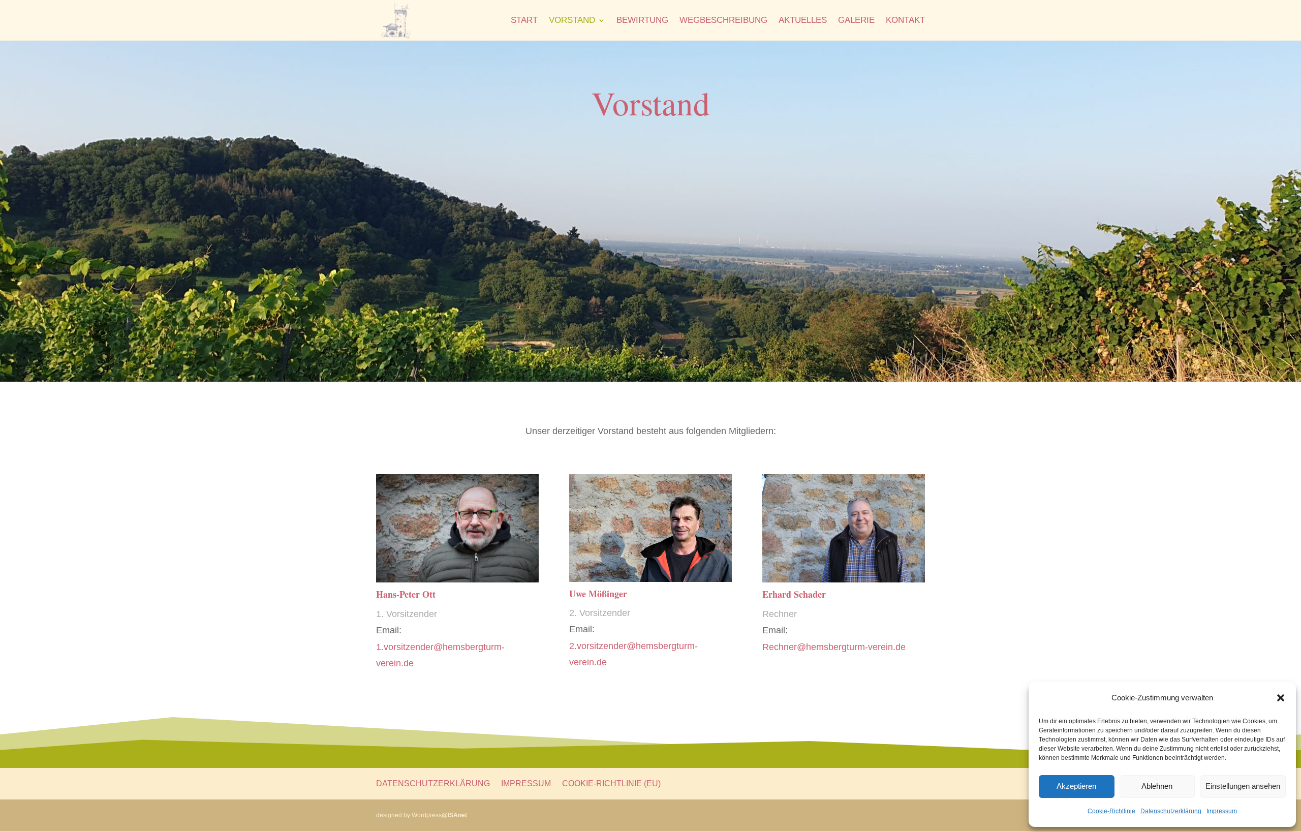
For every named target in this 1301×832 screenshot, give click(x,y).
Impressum (1221, 811)
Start (524, 21)
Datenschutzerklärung (1170, 811)
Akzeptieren (1076, 786)
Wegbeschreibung (723, 21)
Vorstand (572, 21)
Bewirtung (642, 21)
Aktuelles (803, 21)
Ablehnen (1156, 786)
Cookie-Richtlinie (1111, 811)
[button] (1281, 698)
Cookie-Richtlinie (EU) (611, 783)
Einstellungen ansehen (1242, 786)
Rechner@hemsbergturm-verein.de (834, 647)
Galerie (856, 21)
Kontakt (905, 21)
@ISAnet (454, 815)
